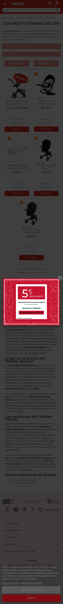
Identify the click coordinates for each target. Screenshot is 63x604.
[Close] (59, 278)
